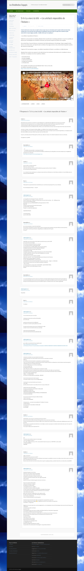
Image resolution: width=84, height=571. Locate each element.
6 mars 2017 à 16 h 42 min (27, 340)
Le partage (11, 44)
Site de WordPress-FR (13, 553)
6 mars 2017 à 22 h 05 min (27, 416)
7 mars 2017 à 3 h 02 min (27, 435)
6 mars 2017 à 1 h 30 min (27, 163)
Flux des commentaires (13, 550)
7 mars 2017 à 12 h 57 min (27, 469)
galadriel (25, 26)
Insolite (42, 26)
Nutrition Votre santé (13, 54)
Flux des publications (13, 548)
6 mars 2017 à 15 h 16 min (27, 182)
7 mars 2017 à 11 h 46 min (27, 453)
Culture (39, 26)
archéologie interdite (25, 103)
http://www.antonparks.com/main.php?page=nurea (32, 154)
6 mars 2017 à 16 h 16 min (27, 196)
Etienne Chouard (12, 30)
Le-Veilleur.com (12, 50)
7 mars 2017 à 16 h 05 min (27, 223)
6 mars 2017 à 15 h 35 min (27, 313)
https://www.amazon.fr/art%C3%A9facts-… (30, 68)
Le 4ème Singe (11, 35)
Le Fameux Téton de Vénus (41, 557)
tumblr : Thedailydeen (13, 56)
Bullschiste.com (12, 18)
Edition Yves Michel (12, 28)
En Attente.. (37, 546)
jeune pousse (34, 544)
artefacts (32, 103)
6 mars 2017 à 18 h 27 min (27, 354)
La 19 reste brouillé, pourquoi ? (44, 544)
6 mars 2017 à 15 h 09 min (27, 301)
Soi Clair (38, 550)
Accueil (11, 11)
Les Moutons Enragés (13, 52)
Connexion (11, 546)
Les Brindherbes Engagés (18, 4)
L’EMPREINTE (38, 555)
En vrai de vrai (39, 564)
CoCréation (11, 24)
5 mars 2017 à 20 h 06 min (27, 146)
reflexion (43, 103)
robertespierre (26, 195)
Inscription (11, 544)
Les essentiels (36, 11)
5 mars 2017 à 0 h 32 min (25, 120)
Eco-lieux (28, 11)
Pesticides (38, 559)
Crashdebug (11, 26)
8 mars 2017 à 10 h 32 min (27, 276)
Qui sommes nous (19, 11)
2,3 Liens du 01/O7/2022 (41, 548)
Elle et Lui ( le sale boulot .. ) (41, 562)
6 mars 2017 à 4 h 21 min (25, 290)
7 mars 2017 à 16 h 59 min (27, 239)
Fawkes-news (11, 32)
